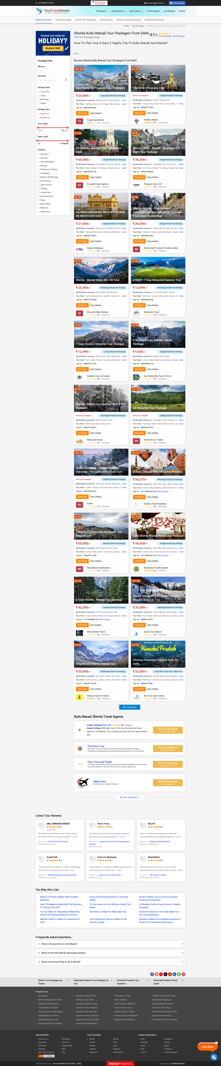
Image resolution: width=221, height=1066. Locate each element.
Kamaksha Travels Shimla (156, 568)
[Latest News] (156, 974)
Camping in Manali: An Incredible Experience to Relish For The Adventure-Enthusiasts (160, 920)
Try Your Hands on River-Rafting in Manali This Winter (110, 906)
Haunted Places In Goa (162, 1015)
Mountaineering (46, 196)
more (124, 100)
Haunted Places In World (48, 1015)
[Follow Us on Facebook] (152, 974)
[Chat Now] (214, 1057)
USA (142, 1049)
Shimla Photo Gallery (154, 20)
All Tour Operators (128, 797)
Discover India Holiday (97, 312)
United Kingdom (171, 1052)
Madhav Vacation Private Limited (62, 875)
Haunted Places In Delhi (124, 1011)
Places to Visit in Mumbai (86, 1007)
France (143, 1052)
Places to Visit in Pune (161, 1007)
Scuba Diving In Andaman (163, 1004)
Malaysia (116, 1049)
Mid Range (44, 99)
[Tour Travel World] (53, 11)
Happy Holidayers (95, 248)
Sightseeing (45, 212)
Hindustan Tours (151, 312)
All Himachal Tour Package (150, 408)
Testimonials (67, 1045)
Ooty (115, 1042)
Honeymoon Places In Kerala (50, 1023)
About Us (66, 1042)
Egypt (166, 1045)
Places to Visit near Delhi (86, 1011)
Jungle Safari (45, 192)
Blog (64, 1052)
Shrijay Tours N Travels (98, 696)
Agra (115, 1045)
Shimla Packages (63, 20)
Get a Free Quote (168, 730)
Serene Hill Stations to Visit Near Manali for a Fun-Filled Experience (159, 913)
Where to (41, 67)
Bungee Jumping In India (86, 1004)
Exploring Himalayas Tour (149, 88)
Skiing (42, 200)
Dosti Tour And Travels (58, 842)
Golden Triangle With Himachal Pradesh (157, 471)
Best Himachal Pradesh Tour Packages (100, 88)
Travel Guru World (95, 120)
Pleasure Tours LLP (153, 184)
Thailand (167, 1049)
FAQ (63, 1049)
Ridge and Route (94, 440)
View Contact (162, 491)
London (167, 1042)
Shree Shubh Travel (96, 632)
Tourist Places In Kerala (48, 1007)
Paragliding (44, 173)
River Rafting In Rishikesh (124, 1004)
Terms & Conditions (46, 1052)
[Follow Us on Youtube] (170, 974)
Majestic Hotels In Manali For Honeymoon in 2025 (60, 920)
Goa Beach (42, 996)
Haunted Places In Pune (48, 1019)
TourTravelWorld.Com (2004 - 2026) (67, 1064)
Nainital (92, 1045)
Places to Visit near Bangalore (50, 1011)
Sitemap (41, 1049)
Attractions (135, 11)
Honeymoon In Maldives (124, 1019)
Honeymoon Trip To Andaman (164, 1019)
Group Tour (44, 114)
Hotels (182, 11)
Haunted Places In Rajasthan (126, 1015)
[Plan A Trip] (53, 43)
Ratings (165, 36)
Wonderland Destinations (99, 568)
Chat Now (207, 1046)
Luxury (43, 96)
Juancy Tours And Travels (110, 875)
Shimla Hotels (106, 20)
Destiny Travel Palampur (155, 504)
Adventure (44, 154)
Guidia (90, 503)
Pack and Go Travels (153, 440)
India (143, 1039)
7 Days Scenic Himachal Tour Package (100, 344)
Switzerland (118, 1052)
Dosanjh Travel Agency (98, 184)
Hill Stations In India (122, 996)
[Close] (216, 1043)
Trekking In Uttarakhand (48, 1004)
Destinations (118, 11)
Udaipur (92, 1049)
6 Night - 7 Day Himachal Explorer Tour (157, 280)
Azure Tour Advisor (153, 632)
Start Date (42, 76)
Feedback (66, 1039)
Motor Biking (45, 204)
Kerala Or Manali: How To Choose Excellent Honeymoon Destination (158, 898)
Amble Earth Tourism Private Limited (161, 248)
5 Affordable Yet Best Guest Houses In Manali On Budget (159, 906)
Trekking (43, 189)
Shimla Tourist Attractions (129, 20)
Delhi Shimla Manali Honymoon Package (158, 535)
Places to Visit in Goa (123, 1007)
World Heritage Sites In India (50, 1000)
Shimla (92, 1042)
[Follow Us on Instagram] (183, 974)
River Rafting (45, 181)
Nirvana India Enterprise (160, 842)
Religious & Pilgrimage (49, 177)
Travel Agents (153, 11)
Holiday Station (151, 120)
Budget (43, 103)
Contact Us (43, 1039)
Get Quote (82, 113)
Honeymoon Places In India (87, 1019)
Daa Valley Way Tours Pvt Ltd (157, 376)
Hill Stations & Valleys (48, 169)
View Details (95, 113)
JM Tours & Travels (158, 875)
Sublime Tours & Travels (98, 376)
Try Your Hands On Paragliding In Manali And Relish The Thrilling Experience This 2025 (60, 913)
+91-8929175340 (46, 3)
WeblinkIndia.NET (178, 1064)
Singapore (93, 1052)
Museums (44, 208)
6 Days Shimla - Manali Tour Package (99, 599)
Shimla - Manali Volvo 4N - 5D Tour (98, 280)
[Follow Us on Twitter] (165, 974)
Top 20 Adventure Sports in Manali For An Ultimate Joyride (108, 920)
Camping (44, 158)
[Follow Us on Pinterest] (161, 974)
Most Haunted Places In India (164, 1011)
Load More (130, 707)
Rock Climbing (120, 1000)
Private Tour (45, 118)
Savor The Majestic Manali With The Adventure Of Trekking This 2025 (61, 906)
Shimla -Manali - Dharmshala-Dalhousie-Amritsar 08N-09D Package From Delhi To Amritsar (157, 212)
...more (74, 837)
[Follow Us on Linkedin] (174, 974)
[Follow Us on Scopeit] (179, 974)
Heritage (43, 166)
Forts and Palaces (47, 162)
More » (77, 53)
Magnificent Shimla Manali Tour (96, 663)
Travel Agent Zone (155, 3)
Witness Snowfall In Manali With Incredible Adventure (59, 898)
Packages (101, 11)
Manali (115, 1039)
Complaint (42, 1042)
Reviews (179, 36)
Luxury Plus (44, 92)
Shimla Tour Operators (85, 20)
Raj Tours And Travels (154, 696)
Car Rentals (169, 11)
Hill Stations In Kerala (85, 1000)
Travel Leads (178, 3)
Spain (143, 1045)
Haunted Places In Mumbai (87, 1015)
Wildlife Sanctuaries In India (163, 996)
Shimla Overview (44, 20)
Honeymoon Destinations (86, 1023)
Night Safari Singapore (162, 1000)
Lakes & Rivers (46, 185)
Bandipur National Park (86, 996)
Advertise (42, 1045)
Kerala (92, 1039)
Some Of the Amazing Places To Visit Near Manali (109, 898)
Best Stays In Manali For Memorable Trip (108, 912)
